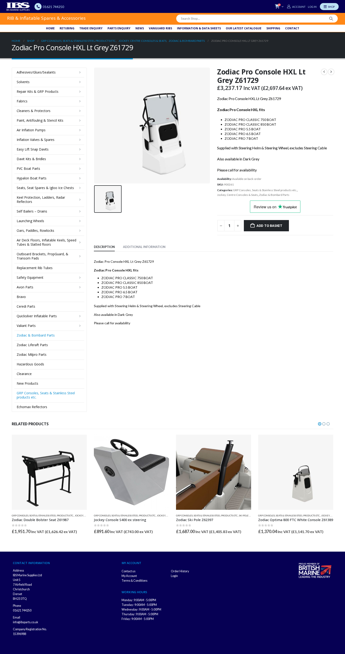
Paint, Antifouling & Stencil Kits (40, 120)
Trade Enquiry (91, 28)
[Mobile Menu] (329, 6)
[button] (320, 424)
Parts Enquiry (118, 28)
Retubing (67, 28)
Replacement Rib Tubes (35, 268)
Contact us (128, 571)
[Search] (331, 19)
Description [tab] (104, 247)
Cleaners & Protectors (33, 110)
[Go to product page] (49, 472)
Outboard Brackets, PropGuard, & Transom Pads (42, 256)
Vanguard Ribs (160, 28)
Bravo (21, 296)
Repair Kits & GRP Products (37, 91)
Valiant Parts (26, 325)
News (139, 28)
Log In (312, 6)
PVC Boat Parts (28, 168)
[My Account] (296, 6)
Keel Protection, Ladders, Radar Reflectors (41, 199)
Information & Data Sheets (199, 28)
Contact (292, 28)
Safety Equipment (30, 277)
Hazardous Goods (30, 364)
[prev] (324, 72)
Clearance (24, 374)
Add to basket (269, 225)
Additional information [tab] (144, 247)
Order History (180, 571)
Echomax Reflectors (32, 407)
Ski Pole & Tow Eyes (250, 515)
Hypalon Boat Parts (31, 178)
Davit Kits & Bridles (31, 159)
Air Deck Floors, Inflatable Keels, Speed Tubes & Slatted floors (46, 242)
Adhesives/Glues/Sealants (36, 72)
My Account (129, 576)
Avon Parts (25, 287)
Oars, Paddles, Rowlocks (35, 230)
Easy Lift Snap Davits (33, 149)
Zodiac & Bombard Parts (274, 195)
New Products (27, 383)
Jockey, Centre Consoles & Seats (237, 195)
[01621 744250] (38, 7)
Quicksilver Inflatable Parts (37, 316)
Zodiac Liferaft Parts (32, 345)
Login (174, 576)
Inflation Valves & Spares (35, 139)
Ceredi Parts (26, 306)
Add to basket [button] (79, 442)
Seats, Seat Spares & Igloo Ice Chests (45, 188)
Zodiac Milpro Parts (31, 354)
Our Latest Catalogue (243, 28)
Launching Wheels (30, 221)
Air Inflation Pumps (31, 130)
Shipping (273, 28)
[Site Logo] (18, 6)
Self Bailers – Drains (32, 211)
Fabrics (22, 101)
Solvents (23, 82)
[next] (331, 72)
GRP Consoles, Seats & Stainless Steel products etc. (265, 190)
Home (50, 28)
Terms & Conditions (134, 580)
